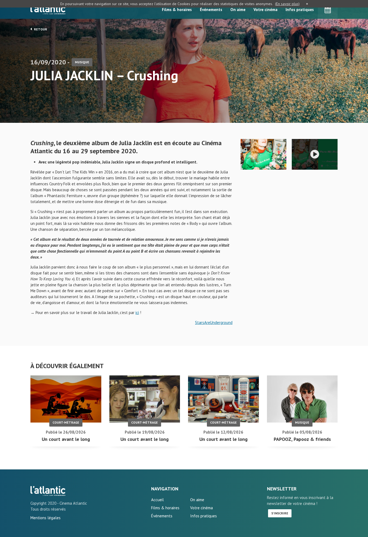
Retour (40, 29)
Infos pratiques (300, 9)
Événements (211, 9)
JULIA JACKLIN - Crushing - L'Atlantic (47, 491)
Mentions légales (45, 517)
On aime (237, 9)
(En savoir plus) (287, 3)
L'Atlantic (47, 9)
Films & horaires (177, 9)
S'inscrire (279, 513)
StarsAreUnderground (213, 322)
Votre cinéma (265, 9)
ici (137, 312)
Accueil (157, 499)
